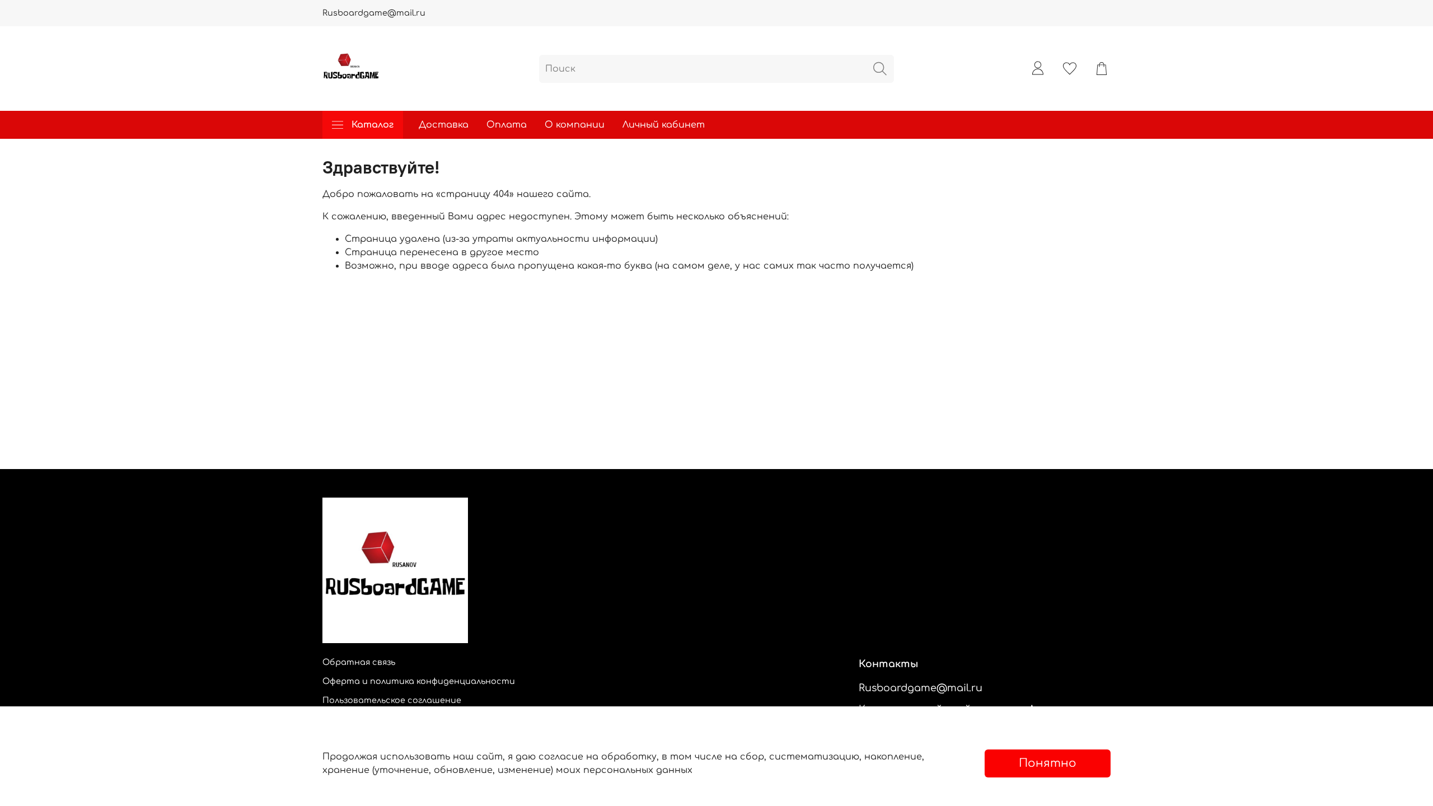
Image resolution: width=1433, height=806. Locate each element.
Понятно (1047, 763)
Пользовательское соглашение (391, 700)
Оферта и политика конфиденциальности (418, 681)
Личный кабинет (663, 125)
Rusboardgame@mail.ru (373, 12)
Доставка (444, 125)
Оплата (506, 125)
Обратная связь (358, 662)
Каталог (373, 125)
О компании (575, 125)
